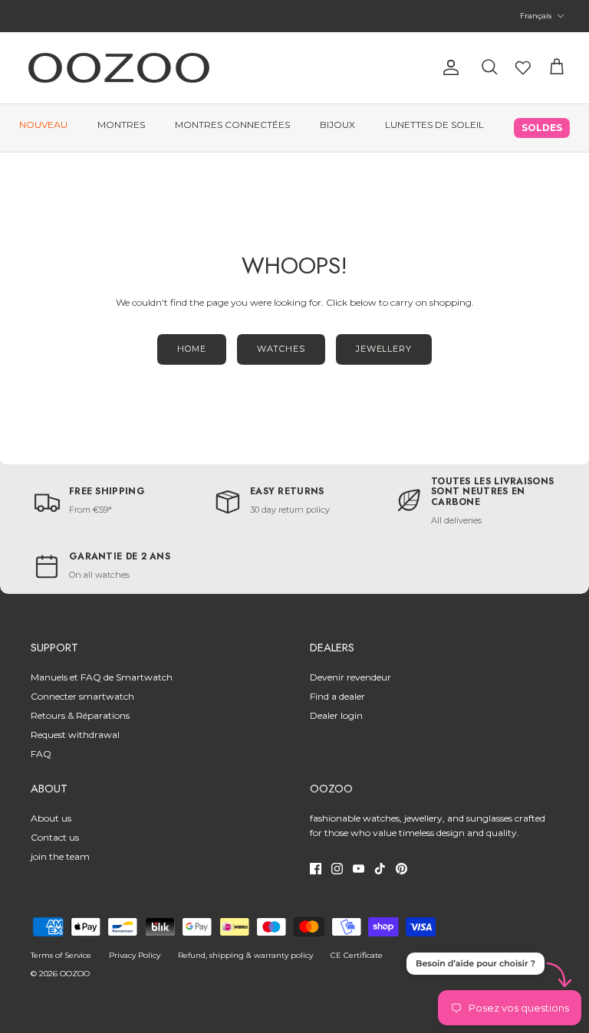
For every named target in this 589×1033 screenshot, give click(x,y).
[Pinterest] (401, 868)
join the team (60, 856)
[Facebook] (315, 868)
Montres (121, 124)
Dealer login (336, 715)
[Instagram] (337, 868)
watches (281, 348)
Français (535, 16)
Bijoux (337, 124)
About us (51, 818)
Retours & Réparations (80, 715)
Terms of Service (61, 955)
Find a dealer (337, 696)
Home (191, 348)
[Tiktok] (380, 868)
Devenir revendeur (350, 677)
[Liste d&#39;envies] (523, 67)
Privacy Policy (134, 955)
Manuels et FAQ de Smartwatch (102, 677)
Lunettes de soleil (434, 124)
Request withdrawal (75, 734)
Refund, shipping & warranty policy (245, 955)
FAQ (41, 753)
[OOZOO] (119, 68)
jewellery (384, 348)
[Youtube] (358, 868)
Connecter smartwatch (82, 696)
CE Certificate (357, 955)
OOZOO (75, 974)
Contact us (55, 837)
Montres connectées (232, 124)
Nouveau (43, 124)
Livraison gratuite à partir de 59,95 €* (294, 22)
